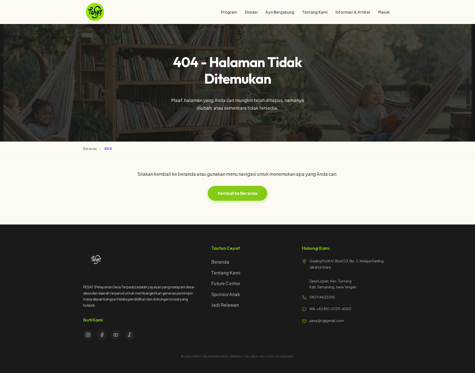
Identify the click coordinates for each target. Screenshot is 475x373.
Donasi (251, 12)
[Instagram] (88, 335)
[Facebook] (102, 335)
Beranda (90, 148)
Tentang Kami (315, 12)
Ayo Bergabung (279, 12)
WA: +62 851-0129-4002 (330, 308)
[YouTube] (116, 335)
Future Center (225, 283)
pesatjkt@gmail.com (326, 320)
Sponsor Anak (225, 294)
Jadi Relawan (225, 305)
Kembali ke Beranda (237, 193)
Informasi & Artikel (352, 12)
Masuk (384, 12)
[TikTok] (130, 335)
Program (229, 12)
